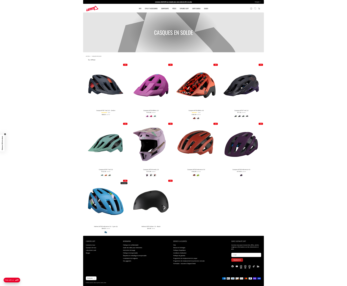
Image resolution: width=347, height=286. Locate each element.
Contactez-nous (90, 245)
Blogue (88, 253)
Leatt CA (91, 282)
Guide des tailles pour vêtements (132, 247)
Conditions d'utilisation (179, 253)
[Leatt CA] (92, 8)
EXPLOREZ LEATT (184, 8)
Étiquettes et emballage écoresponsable (134, 255)
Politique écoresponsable (130, 253)
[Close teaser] (5, 134)
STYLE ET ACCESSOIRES (151, 8)
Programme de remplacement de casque (185, 258)
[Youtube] (237, 266)
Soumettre (237, 260)
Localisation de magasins (130, 258)
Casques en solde (96, 56)
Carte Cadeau (196, 8)
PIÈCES (174, 8)
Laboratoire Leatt (91, 250)
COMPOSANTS (165, 8)
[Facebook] (232, 266)
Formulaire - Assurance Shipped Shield (184, 263)
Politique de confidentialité (130, 245)
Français (257, 2)
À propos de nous (91, 247)
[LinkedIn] (258, 266)
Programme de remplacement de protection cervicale (189, 261)
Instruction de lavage (129, 250)
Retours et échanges (179, 247)
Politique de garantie (179, 255)
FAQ (174, 245)
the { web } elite (102, 282)
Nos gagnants (127, 261)
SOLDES (206, 8)
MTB (140, 8)
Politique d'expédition (179, 250)
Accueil (88, 56)
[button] (12, 280)
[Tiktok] (254, 266)
